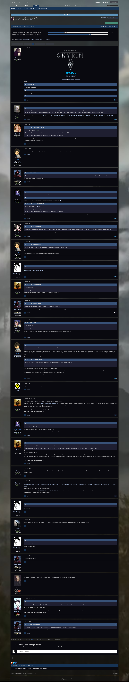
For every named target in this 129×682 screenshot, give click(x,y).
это (59, 232)
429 (26, 639)
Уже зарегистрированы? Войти (101, 2)
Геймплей (77, 79)
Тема (52, 678)
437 (112, 34)
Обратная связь (73, 678)
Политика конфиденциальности (62, 678)
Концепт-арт (71, 79)
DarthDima (17, 611)
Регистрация (114, 2)
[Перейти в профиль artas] (17, 285)
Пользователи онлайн (42, 8)
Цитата (28, 100)
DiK (17, 588)
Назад (14, 639)
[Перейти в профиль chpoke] (17, 323)
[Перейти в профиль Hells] (17, 386)
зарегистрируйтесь (26, 39)
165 (112, 32)
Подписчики (111, 17)
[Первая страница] (13, 44)
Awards (84, 5)
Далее (49, 639)
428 (23, 639)
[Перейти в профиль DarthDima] (17, 604)
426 (18, 639)
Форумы (13, 8)
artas (17, 291)
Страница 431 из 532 (58, 639)
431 (31, 639)
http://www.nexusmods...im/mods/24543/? (50, 403)
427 (20, 639)
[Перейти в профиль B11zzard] (17, 523)
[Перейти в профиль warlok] (17, 227)
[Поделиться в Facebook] (16, 663)
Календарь (19, 8)
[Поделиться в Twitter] (14, 663)
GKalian (20, 19)
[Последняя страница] (53, 44)
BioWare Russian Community (22, 2)
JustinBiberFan (17, 273)
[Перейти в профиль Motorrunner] (17, 173)
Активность (43, 5)
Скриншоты (64, 79)
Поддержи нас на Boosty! (55, 5)
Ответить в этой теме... (24, 651)
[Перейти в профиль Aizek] (17, 153)
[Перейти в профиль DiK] (17, 580)
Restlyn (17, 483)
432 (34, 639)
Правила (26, 8)
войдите (19, 39)
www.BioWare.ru (15, 5)
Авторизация (105, 17)
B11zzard (17, 528)
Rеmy (17, 471)
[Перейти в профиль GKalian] (12, 18)
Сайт (36, 5)
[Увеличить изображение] (70, 59)
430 (29, 639)
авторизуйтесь (53, 646)
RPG (31, 19)
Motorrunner (17, 179)
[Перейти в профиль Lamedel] (17, 109)
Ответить (112, 23)
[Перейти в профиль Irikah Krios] (17, 192)
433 (37, 639)
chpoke (17, 329)
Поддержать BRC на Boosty (64, 14)
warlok (17, 232)
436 (45, 639)
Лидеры (77, 5)
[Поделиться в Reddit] (12, 663)
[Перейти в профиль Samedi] (17, 128)
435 (42, 639)
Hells (17, 390)
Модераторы (32, 8)
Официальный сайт (70, 76)
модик (40, 214)
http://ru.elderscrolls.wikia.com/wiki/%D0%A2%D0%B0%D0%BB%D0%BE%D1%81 (41, 490)
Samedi (17, 134)
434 (40, 639)
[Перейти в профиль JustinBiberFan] (17, 267)
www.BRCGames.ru (27, 5)
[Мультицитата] (25, 100)
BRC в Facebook (68, 5)
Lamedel (17, 115)
